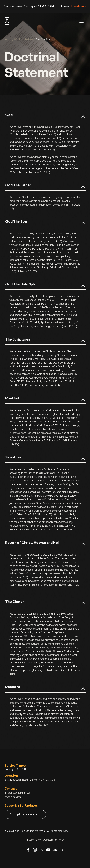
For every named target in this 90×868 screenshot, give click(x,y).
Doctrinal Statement (47, 39)
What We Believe (23, 39)
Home (8, 39)
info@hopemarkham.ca (18, 792)
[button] (81, 21)
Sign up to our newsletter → (25, 814)
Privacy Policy (33, 839)
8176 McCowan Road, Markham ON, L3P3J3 (30, 779)
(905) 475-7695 (13, 796)
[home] (7, 21)
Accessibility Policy (53, 839)
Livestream (78, 6)
